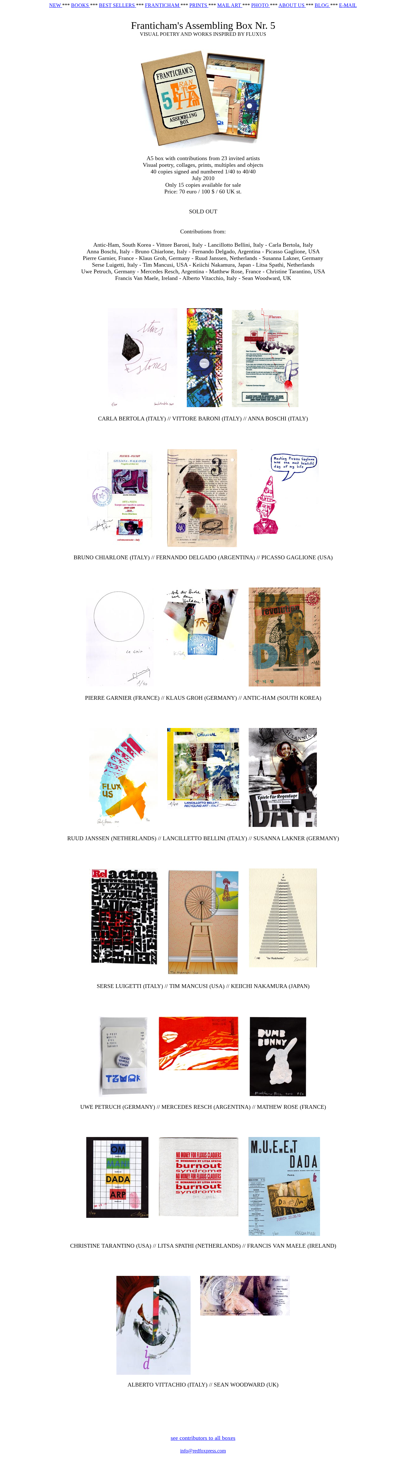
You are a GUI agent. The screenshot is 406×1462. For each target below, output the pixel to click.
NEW (55, 5)
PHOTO (260, 5)
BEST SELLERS (117, 5)
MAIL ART (229, 5)
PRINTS (198, 5)
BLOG (322, 5)
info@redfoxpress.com (203, 1450)
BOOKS (80, 5)
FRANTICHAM (162, 5)
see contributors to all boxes (203, 1438)
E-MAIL (348, 5)
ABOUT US (292, 5)
